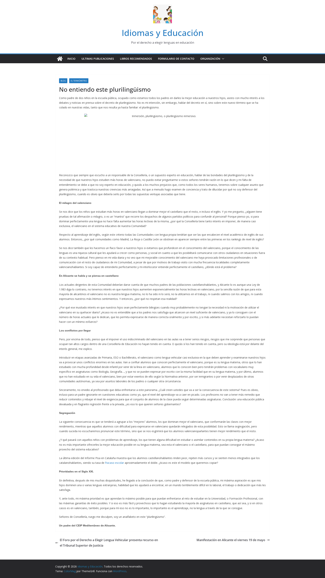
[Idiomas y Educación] (59, 58)
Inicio (71, 58)
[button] (222, 58)
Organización (210, 58)
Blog (63, 80)
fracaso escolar (114, 463)
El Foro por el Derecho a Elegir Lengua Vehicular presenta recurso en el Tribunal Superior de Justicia (109, 543)
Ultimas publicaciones (97, 58)
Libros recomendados (136, 58)
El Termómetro (79, 80)
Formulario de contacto (176, 58)
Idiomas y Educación (163, 32)
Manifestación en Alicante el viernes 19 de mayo (231, 540)
